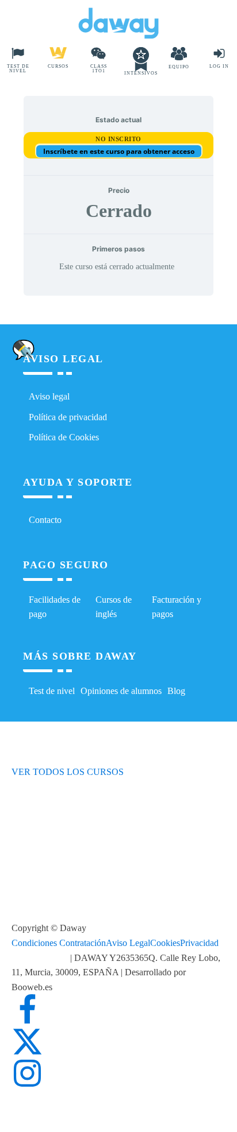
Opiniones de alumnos (121, 691)
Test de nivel (52, 691)
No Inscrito (118, 138)
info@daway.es (41, 958)
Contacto (45, 520)
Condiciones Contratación (59, 943)
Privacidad (199, 943)
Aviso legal (49, 396)
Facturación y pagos (176, 607)
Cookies (165, 943)
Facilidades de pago (55, 607)
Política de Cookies (64, 437)
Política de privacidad (68, 417)
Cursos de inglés (113, 607)
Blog (176, 691)
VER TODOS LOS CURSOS (68, 772)
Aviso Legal (128, 943)
